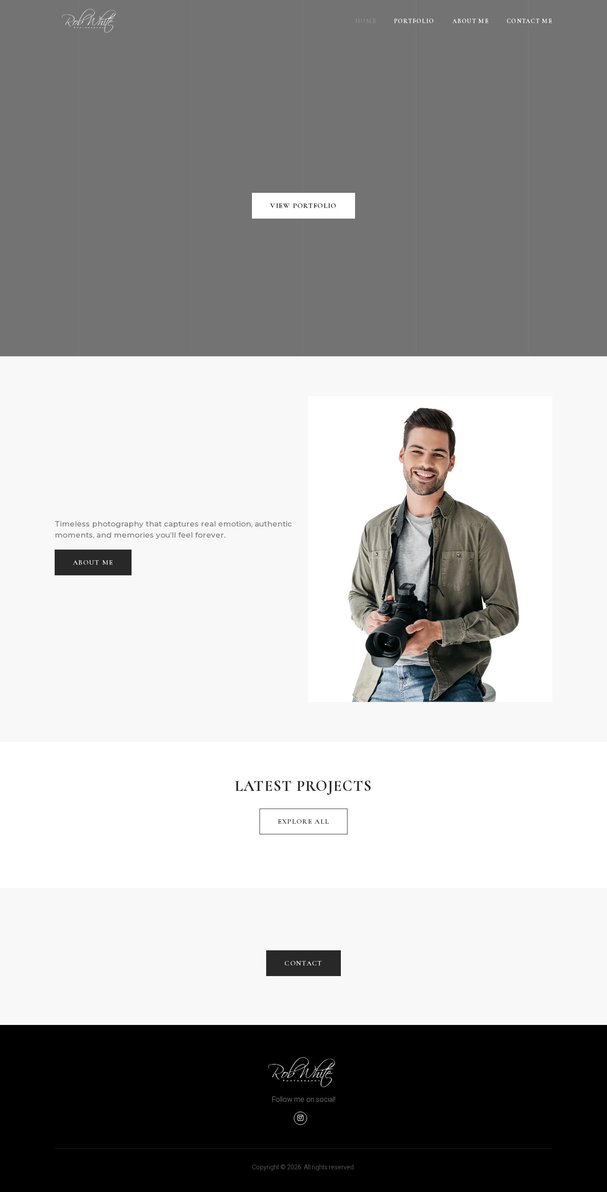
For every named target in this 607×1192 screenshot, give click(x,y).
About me (470, 21)
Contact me (529, 21)
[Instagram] (300, 1118)
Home (365, 21)
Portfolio (414, 21)
